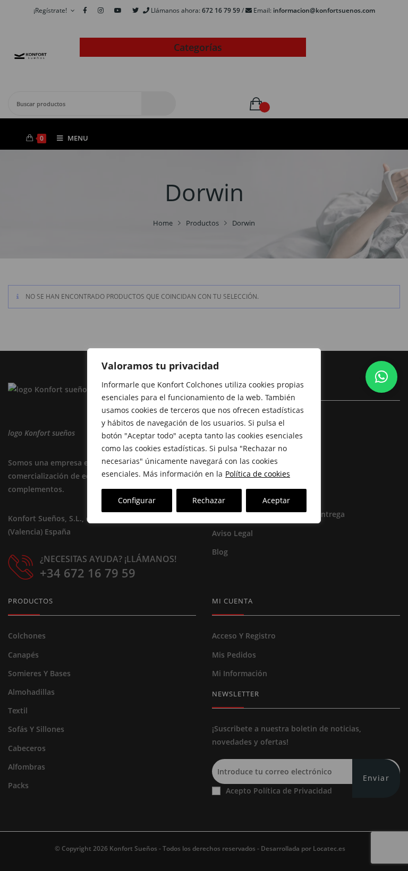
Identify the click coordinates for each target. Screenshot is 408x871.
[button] (381, 377)
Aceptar (276, 500)
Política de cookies (257, 474)
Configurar (137, 500)
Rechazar (208, 500)
